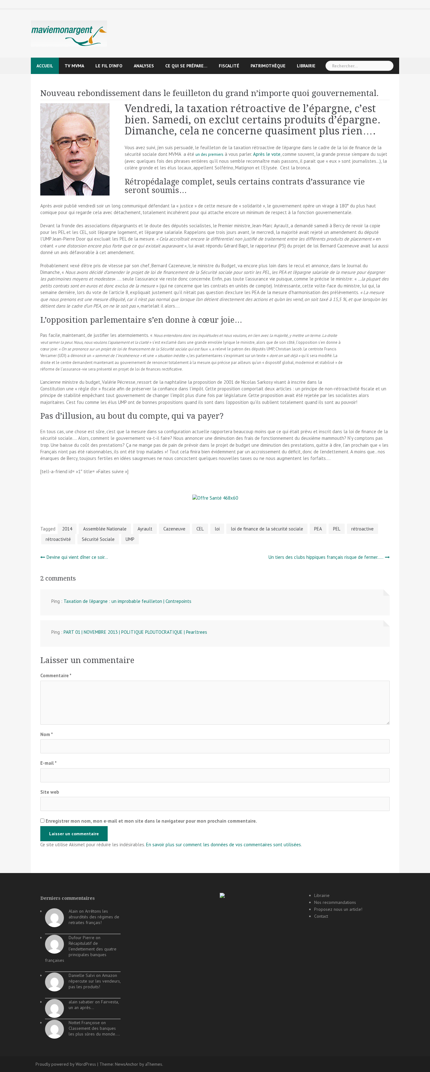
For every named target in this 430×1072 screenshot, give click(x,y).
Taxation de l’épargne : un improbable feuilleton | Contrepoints (127, 601)
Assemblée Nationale (105, 529)
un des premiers (209, 154)
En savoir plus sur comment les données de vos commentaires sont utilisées (223, 845)
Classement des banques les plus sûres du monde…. (94, 1031)
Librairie (306, 66)
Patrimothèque (268, 66)
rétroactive (362, 529)
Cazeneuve (174, 529)
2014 (67, 529)
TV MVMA (74, 66)
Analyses (144, 66)
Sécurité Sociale (98, 539)
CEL (200, 529)
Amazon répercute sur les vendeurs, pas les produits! (95, 981)
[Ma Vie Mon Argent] (69, 33)
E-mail (48, 763)
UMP (130, 539)
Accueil (45, 66)
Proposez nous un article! (338, 909)
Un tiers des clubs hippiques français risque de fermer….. (326, 557)
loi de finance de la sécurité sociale (267, 529)
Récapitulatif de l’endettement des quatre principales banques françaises (80, 951)
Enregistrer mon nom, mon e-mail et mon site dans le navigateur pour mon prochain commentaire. (151, 821)
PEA (318, 529)
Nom (46, 734)
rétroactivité (58, 539)
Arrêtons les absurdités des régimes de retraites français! (94, 916)
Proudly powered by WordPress (66, 1064)
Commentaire (55, 675)
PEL (336, 529)
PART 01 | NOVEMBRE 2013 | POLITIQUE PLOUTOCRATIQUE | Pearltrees (135, 632)
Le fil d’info (108, 66)
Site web (49, 792)
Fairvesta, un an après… (94, 1004)
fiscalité (229, 66)
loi (217, 529)
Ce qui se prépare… (186, 66)
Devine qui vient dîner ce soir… (77, 557)
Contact (321, 916)
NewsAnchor (126, 1064)
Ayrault (145, 529)
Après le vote (266, 154)
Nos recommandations (335, 902)
